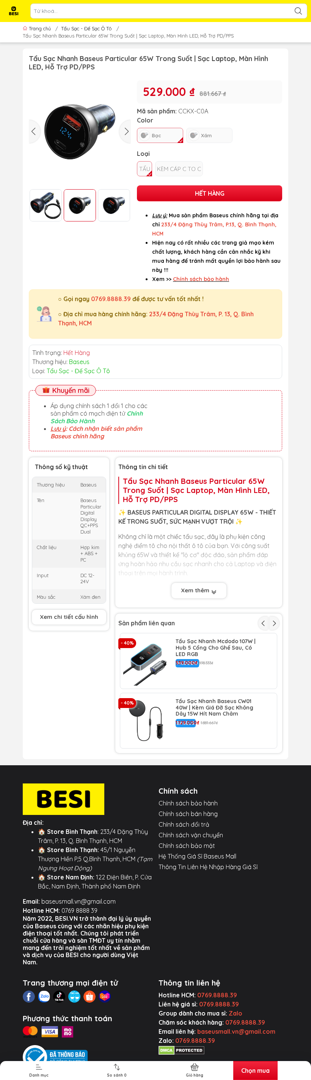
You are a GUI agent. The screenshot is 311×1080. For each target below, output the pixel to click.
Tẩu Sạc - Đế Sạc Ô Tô (86, 28)
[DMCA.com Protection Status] (181, 1049)
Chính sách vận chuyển (191, 835)
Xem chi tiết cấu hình (69, 616)
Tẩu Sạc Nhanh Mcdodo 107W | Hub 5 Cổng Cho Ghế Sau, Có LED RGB (216, 647)
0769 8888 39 (79, 910)
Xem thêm (196, 590)
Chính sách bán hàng (188, 814)
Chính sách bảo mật (187, 845)
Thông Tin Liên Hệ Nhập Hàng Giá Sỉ (208, 867)
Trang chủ (39, 28)
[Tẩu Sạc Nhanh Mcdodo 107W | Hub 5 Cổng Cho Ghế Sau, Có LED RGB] (148, 661)
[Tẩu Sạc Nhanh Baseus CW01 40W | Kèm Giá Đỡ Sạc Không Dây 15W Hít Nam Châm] (148, 721)
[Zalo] (44, 997)
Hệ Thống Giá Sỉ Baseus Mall (197, 856)
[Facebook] (29, 997)
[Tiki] (74, 997)
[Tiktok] (59, 997)
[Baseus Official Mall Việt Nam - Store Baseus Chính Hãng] (13, 11)
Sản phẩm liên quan (146, 623)
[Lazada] (105, 997)
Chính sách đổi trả (184, 824)
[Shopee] (89, 997)
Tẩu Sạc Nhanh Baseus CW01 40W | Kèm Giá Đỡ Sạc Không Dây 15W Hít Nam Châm (214, 707)
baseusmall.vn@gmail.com (78, 901)
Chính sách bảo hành (188, 803)
